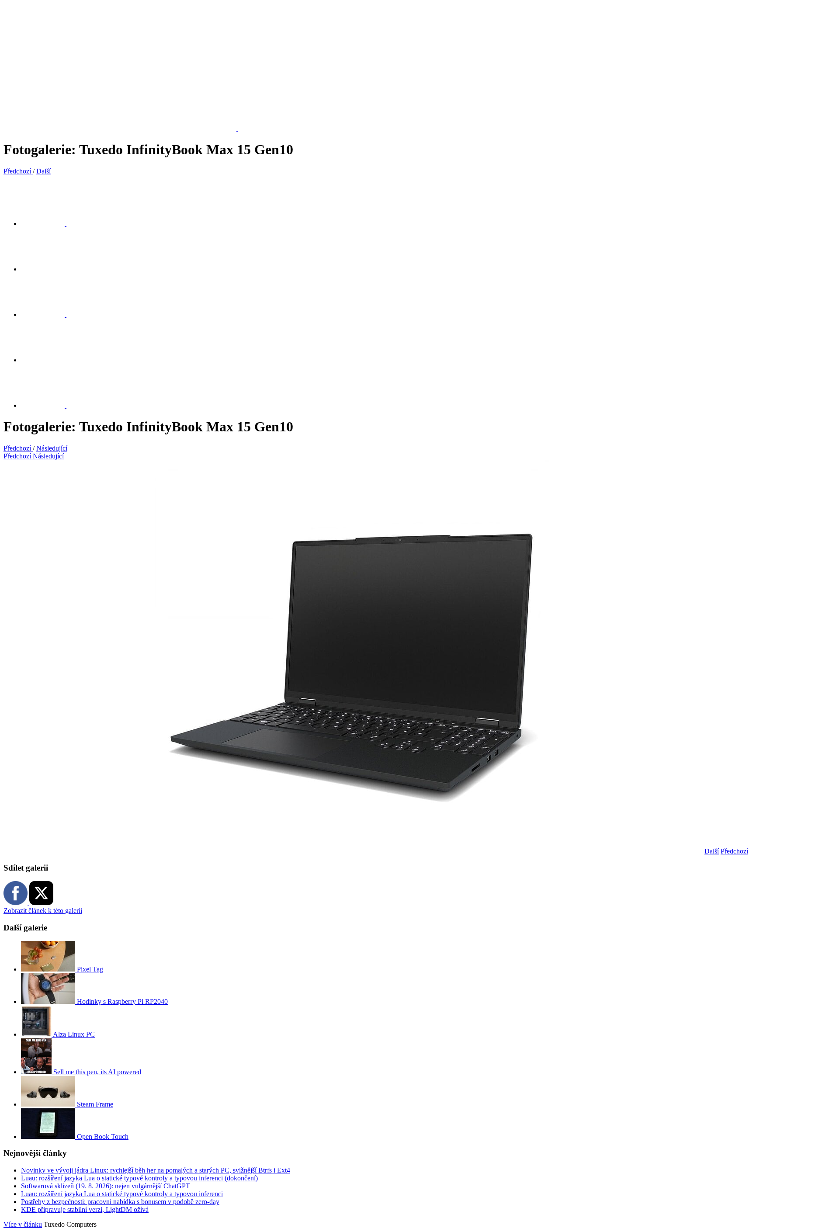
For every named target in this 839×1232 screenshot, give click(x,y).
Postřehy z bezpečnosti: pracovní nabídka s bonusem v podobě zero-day (120, 1201)
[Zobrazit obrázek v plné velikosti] (48, 314)
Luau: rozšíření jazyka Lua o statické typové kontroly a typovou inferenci (122, 1193)
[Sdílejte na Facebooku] (48, 269)
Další (711, 851)
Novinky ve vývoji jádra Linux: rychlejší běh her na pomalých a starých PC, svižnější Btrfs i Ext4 (155, 1170)
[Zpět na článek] (48, 405)
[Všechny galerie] (48, 360)
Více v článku (22, 1224)
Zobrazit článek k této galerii (42, 910)
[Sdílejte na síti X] (48, 223)
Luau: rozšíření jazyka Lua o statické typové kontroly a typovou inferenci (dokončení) (139, 1178)
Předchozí (734, 851)
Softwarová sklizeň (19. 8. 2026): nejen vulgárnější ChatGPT (105, 1186)
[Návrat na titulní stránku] (125, 128)
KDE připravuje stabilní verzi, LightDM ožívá (85, 1209)
